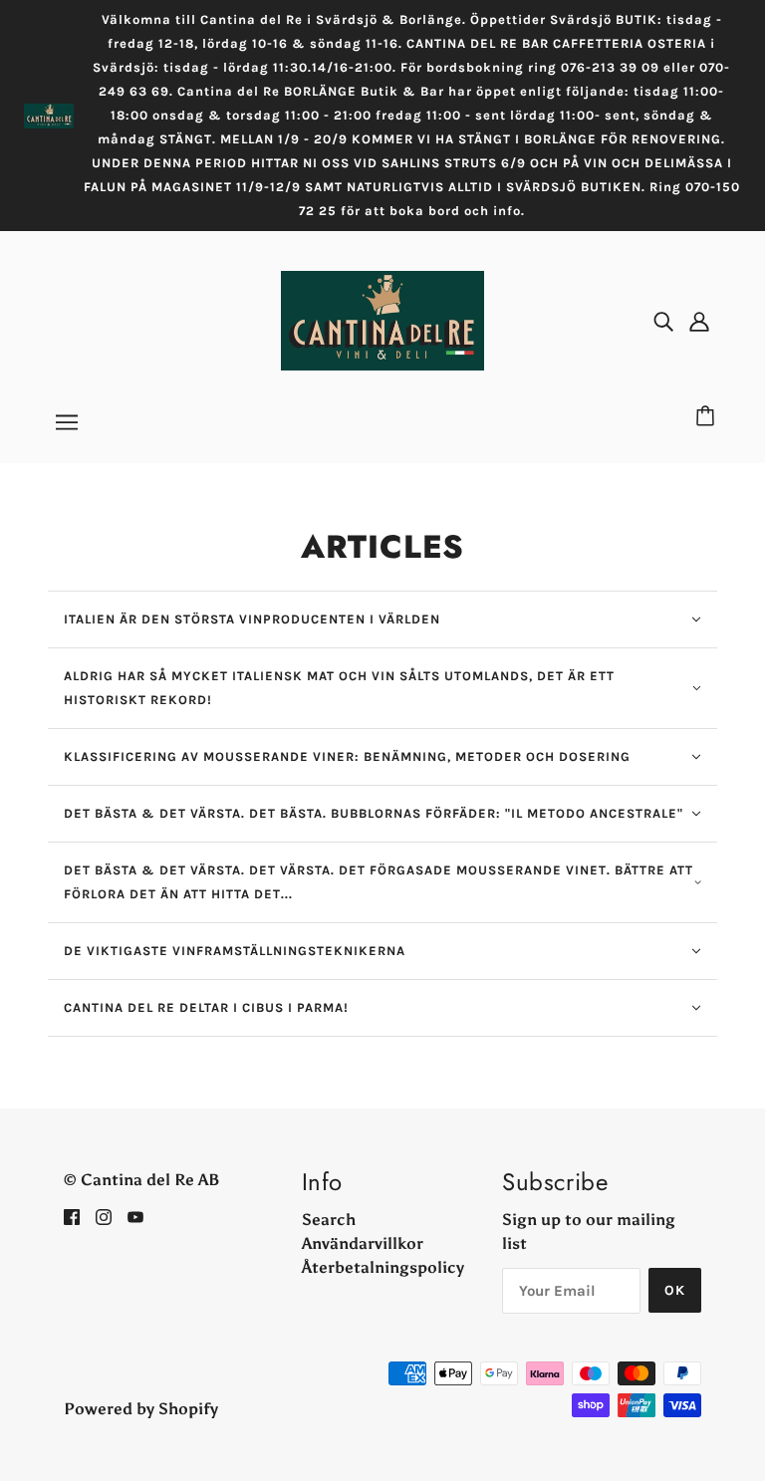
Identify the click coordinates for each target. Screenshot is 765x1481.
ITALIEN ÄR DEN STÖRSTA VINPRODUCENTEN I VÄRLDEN (252, 619)
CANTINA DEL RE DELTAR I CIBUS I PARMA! (206, 1007)
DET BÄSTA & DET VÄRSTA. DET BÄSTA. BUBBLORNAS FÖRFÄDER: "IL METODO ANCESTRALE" (373, 813)
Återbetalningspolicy (383, 1267)
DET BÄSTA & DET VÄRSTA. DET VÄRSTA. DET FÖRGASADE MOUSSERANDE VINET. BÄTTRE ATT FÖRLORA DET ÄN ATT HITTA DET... (378, 882)
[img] (663, 321)
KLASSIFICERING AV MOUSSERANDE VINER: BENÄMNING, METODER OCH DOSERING (347, 756)
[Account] (699, 321)
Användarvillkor (362, 1243)
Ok (674, 1290)
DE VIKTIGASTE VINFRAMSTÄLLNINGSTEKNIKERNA (234, 950)
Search (329, 1219)
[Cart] (708, 417)
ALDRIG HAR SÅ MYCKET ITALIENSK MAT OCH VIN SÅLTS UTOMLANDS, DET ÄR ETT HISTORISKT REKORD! (339, 687)
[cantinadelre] (382, 319)
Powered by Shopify (141, 1408)
